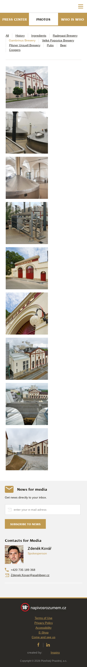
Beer (63, 45)
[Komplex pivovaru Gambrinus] (27, 404)
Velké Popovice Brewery (58, 40)
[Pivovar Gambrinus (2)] (27, 87)
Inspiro (55, 652)
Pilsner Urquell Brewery (24, 45)
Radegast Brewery (65, 35)
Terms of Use (43, 618)
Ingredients (38, 35)
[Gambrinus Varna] (27, 133)
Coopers (14, 50)
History (20, 35)
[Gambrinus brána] (27, 268)
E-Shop (44, 632)
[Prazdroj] (21, 6)
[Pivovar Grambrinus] (27, 359)
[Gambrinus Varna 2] (27, 178)
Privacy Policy (43, 622)
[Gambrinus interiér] (27, 223)
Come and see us (43, 637)
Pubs (50, 45)
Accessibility (43, 627)
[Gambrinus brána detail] (27, 313)
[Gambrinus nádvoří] (27, 449)
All (7, 35)
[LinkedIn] (48, 645)
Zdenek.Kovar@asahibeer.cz (30, 575)
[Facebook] (38, 645)
